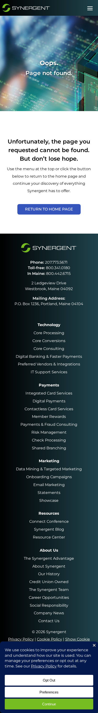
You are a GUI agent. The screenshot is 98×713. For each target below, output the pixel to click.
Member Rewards (49, 416)
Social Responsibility (49, 605)
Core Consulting (49, 348)
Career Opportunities (49, 597)
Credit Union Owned (49, 582)
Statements (49, 492)
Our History (49, 574)
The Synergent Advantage (49, 558)
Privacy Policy (21, 639)
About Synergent (48, 566)
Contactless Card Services (48, 409)
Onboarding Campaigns (49, 477)
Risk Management (49, 432)
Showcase (49, 500)
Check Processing (49, 440)
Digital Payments (49, 401)
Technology (49, 325)
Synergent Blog (49, 529)
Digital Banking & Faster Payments (49, 356)
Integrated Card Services (48, 393)
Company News (49, 613)
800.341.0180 (58, 268)
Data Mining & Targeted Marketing (49, 469)
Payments (49, 385)
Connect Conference (49, 521)
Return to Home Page (49, 209)
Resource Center (49, 537)
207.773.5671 (56, 262)
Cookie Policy (49, 639)
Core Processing (49, 333)
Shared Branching (49, 448)
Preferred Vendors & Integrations (49, 364)
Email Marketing (49, 484)
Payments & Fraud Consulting (48, 424)
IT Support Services (49, 372)
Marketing (49, 461)
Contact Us (48, 621)
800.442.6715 (58, 273)
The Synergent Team (49, 589)
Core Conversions (48, 341)
